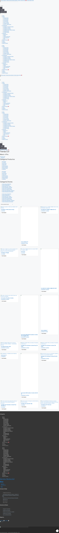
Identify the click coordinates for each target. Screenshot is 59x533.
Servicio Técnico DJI (7, 479)
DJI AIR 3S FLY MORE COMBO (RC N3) (49, 288)
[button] (2, 156)
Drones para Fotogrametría (6, 188)
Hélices (4, 35)
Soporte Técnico (5, 43)
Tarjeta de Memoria (6, 36)
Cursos (3, 70)
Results (2, 9)
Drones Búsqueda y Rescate (7, 187)
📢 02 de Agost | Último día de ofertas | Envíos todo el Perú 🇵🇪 (11, 75)
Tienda (3, 16)
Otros (4, 38)
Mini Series (4, 161)
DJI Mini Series (5, 48)
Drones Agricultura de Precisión (7, 191)
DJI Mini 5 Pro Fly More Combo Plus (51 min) (29, 346)
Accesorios (4, 33)
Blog (1, 482)
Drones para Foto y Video (6, 186)
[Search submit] (1, 8)
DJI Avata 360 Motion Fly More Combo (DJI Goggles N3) (29, 335)
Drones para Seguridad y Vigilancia (8, 190)
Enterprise (4, 169)
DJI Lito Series (5, 20)
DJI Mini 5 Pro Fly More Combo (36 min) (48, 346)
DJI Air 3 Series (6, 22)
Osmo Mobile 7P (24, 241)
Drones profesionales (6, 185)
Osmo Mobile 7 (44, 330)
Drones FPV (4, 164)
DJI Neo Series (5, 17)
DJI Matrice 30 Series (7, 58)
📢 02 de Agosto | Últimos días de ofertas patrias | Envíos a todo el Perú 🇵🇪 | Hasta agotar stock (17, 0)
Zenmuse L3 (3, 355)
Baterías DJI (5, 34)
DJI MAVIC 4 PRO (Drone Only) (7, 209)
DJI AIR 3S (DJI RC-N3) (6, 346)
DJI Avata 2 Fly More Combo (7, 298)
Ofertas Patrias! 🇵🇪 (5, 69)
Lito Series (4, 162)
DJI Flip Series (5, 21)
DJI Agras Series (6, 32)
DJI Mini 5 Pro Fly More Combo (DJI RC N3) (49, 357)
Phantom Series (5, 168)
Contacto (3, 42)
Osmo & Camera (5, 175)
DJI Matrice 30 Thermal (46, 404)
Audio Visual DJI (6, 37)
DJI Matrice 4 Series (6, 27)
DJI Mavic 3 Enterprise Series (8, 26)
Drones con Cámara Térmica (7, 189)
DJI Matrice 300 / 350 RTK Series (9, 59)
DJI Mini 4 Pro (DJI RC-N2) (26, 403)
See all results (3, 11)
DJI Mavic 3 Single (5, 252)
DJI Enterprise (4, 25)
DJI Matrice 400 (6, 31)
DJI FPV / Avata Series (7, 24)
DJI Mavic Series (6, 23)
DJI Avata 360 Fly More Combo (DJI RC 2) (29, 393)
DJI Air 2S (23, 251)
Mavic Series (4, 163)
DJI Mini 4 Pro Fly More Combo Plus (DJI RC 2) (8, 405)
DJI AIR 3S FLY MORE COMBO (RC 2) (48, 209)
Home (3, 15)
